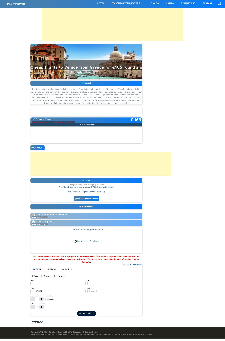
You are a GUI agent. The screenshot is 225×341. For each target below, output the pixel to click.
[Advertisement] (112, 24)
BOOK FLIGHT (37, 148)
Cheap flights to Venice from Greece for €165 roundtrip (86, 67)
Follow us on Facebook (88, 241)
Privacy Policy (91, 332)
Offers (100, 3)
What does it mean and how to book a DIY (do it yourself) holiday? (86, 187)
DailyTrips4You (15, 4)
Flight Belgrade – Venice (92, 192)
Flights (155, 3)
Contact (207, 3)
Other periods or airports (87, 199)
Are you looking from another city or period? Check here (53, 122)
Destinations (188, 3)
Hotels (170, 3)
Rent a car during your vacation (88, 229)
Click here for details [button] (40, 217)
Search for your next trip (126, 3)
